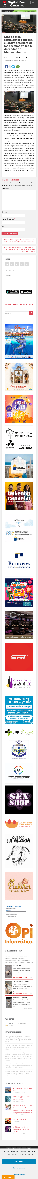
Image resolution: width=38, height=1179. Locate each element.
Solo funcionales (19, 1168)
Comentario (5, 189)
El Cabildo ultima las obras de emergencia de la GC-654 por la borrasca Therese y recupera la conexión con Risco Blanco (18, 1073)
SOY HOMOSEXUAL (19, 1119)
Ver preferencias (19, 1174)
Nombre (5, 212)
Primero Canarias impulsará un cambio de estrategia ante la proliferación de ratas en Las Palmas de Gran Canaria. (19, 1065)
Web (3, 226)
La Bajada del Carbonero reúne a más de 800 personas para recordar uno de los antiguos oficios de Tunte (18, 1047)
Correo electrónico (8, 219)
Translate (10, 1025)
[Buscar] (31, 313)
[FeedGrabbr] (19, 1009)
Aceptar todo (19, 1161)
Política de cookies (26, 1154)
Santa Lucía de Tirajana (18, 60)
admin (23, 58)
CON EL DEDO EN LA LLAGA (19, 304)
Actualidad (7, 60)
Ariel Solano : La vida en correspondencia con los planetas (21, 1129)
